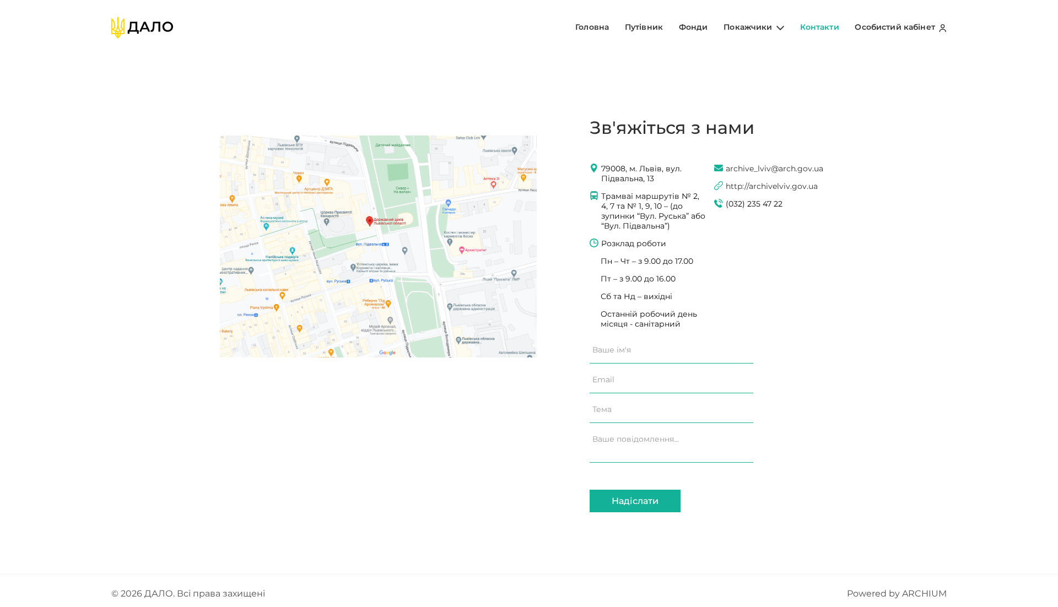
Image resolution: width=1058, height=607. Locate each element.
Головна (592, 27)
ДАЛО (158, 593)
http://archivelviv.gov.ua (772, 186)
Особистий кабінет (896, 27)
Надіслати (635, 501)
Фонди (693, 27)
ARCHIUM (924, 593)
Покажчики (749, 27)
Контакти (819, 27)
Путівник (644, 27)
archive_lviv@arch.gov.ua (774, 169)
